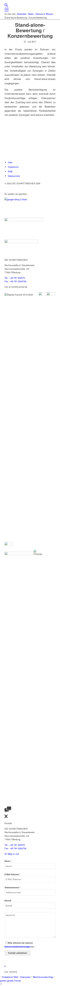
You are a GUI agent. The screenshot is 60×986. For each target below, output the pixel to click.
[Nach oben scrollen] (1, 984)
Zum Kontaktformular (14, 153)
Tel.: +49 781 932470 (14, 277)
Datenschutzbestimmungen (17, 946)
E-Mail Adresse (12, 874)
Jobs (10, 162)
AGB (10, 171)
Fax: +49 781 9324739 (15, 281)
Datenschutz (14, 175)
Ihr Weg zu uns (11, 853)
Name (8, 861)
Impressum (13, 166)
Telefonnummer (12, 887)
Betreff (7, 900)
